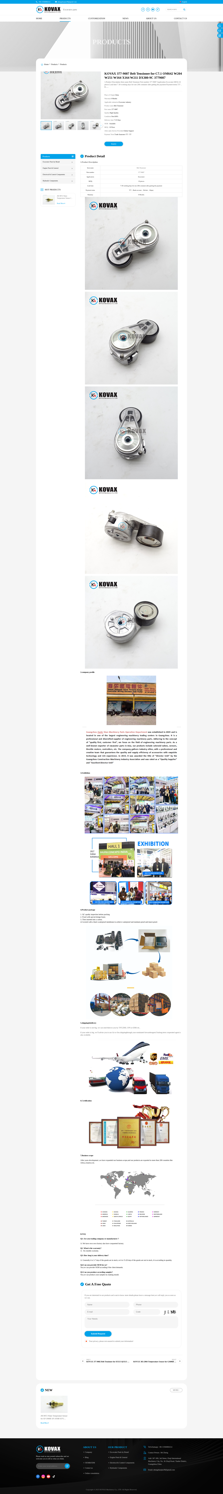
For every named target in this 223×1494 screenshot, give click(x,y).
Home (46, 64)
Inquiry (113, 144)
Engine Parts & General (50, 168)
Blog (87, 1457)
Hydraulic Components (50, 181)
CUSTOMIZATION (96, 18)
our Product (117, 1447)
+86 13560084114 (44, 2)
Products (54, 64)
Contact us (89, 1468)
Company (88, 1452)
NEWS (125, 18)
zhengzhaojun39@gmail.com (67, 2)
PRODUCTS (65, 18)
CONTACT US (180, 18)
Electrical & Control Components (54, 174)
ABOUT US (151, 18)
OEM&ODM (90, 1463)
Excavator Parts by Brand (51, 162)
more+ (176, 1390)
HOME (39, 18)
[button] (101, 126)
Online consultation (92, 1473)
